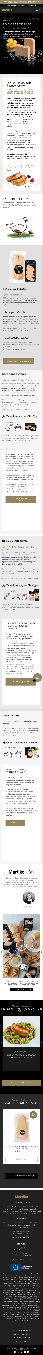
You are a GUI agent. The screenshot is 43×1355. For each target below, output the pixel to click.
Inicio (5, 19)
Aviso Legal (21, 1341)
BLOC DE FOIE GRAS (23, 167)
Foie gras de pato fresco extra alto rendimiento (21, 1147)
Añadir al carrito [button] (21, 1160)
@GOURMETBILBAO (29, 907)
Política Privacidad (22, 1338)
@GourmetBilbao (11, 880)
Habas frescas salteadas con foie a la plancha (21, 1056)
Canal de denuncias (22, 1334)
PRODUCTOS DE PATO (30, 19)
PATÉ (9, 170)
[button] (21, 946)
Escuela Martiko (15, 19)
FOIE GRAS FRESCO (14, 165)
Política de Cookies (21, 1330)
